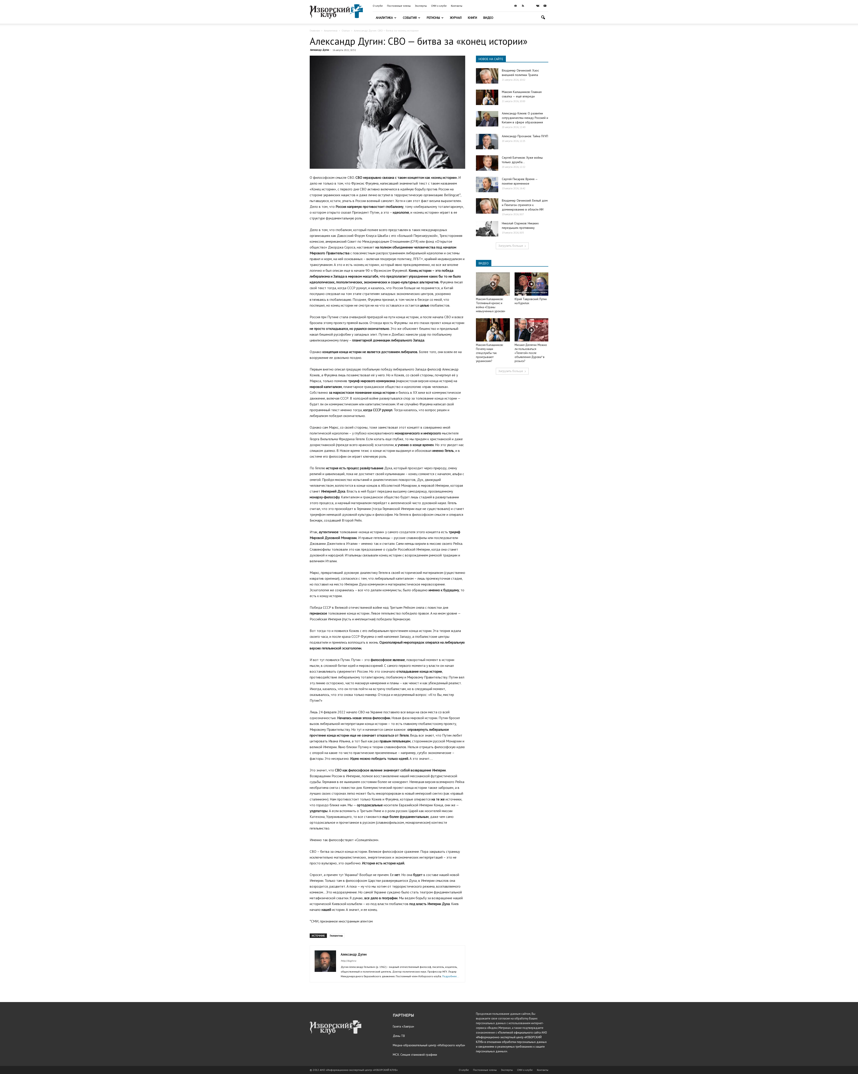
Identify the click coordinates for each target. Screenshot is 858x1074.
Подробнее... (450, 976)
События (410, 18)
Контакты (456, 5)
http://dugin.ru (348, 960)
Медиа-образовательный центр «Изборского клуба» (429, 1045)
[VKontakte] (537, 6)
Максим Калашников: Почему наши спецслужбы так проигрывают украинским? (489, 353)
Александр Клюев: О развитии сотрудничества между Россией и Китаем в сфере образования (525, 117)
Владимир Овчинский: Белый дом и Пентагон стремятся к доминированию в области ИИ (525, 204)
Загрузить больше (510, 246)
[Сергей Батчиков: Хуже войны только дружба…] (487, 163)
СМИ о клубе (439, 5)
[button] (543, 18)
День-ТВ (399, 1036)
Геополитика (336, 935)
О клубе (378, 5)
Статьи (346, 30)
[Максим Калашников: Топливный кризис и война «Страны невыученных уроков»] (493, 284)
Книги (472, 18)
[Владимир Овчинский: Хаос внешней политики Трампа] (487, 76)
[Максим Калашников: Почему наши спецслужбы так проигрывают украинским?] (493, 329)
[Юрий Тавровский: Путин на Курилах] (532, 284)
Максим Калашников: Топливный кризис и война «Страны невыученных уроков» (490, 305)
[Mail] (515, 6)
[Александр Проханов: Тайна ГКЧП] (487, 141)
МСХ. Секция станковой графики (415, 1055)
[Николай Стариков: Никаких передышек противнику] (487, 228)
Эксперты (421, 5)
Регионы (433, 18)
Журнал (456, 18)
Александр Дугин (319, 49)
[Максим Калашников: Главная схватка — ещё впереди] (487, 97)
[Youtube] (545, 6)
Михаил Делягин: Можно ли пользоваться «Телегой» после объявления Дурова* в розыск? (531, 353)
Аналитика (384, 18)
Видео (488, 18)
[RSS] (522, 6)
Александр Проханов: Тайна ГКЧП (525, 136)
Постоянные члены (399, 5)
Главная (315, 30)
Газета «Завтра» (403, 1026)
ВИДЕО (484, 263)
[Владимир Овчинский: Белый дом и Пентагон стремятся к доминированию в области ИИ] (487, 206)
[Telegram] (530, 6)
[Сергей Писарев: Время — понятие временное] (487, 184)
